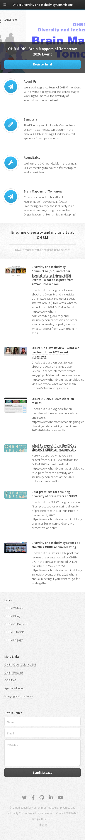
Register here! (42, 64)
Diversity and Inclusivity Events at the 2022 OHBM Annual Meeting (56, 545)
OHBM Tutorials (14, 632)
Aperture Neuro (14, 688)
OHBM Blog (12, 616)
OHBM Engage (13, 640)
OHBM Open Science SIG (20, 664)
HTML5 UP (47, 819)
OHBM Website (13, 608)
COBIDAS (10, 680)
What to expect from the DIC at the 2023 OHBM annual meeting (54, 448)
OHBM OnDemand (16, 624)
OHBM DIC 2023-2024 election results (53, 401)
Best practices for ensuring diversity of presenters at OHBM (54, 494)
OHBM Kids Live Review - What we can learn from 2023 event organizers (55, 352)
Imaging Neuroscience (18, 696)
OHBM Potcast (13, 672)
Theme (43, 825)
